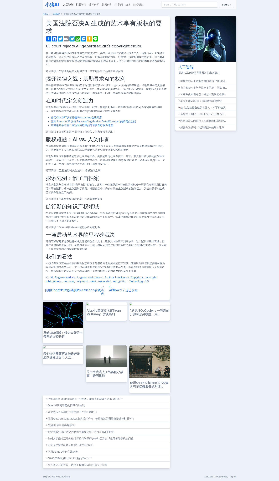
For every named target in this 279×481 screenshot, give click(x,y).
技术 (128, 4)
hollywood (82, 281)
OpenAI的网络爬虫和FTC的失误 (66, 405)
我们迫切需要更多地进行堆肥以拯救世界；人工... (61, 356)
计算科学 (94, 4)
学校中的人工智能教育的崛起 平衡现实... (203, 81)
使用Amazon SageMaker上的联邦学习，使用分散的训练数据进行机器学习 (91, 418)
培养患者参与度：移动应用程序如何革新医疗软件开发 (82, 125)
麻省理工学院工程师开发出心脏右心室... (203, 114)
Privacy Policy (221, 476)
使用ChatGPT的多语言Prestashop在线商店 (76, 117)
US (147, 281)
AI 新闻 (119, 4)
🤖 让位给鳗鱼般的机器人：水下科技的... (203, 107)
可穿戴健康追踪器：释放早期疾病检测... (203, 94)
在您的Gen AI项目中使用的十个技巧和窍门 (72, 412)
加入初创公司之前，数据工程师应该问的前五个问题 (77, 465)
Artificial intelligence (117, 277)
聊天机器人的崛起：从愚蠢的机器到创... (203, 120)
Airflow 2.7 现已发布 (123, 290)
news (93, 281)
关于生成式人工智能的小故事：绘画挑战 (105, 374)
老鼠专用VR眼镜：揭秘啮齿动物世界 (201, 101)
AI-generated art (65, 277)
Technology (136, 281)
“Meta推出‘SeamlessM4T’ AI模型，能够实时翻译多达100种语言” (85, 398)
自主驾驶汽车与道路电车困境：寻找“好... (203, 87)
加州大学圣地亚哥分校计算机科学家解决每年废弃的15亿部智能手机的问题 (90, 438)
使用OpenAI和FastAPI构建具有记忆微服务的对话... (149, 385)
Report (233, 476)
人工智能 (68, 4)
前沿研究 (138, 4)
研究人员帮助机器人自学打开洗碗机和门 (71, 445)
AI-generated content (90, 277)
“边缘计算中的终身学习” (62, 425)
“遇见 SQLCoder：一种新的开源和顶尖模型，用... (149, 312)
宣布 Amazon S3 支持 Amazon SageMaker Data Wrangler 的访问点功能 (93, 121)
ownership (104, 281)
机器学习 (81, 4)
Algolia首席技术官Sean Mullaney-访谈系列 (104, 312)
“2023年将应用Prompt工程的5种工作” (70, 458)
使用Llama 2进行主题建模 (63, 451)
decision (69, 281)
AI (51, 277)
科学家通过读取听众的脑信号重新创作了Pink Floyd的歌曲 (81, 432)
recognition (120, 281)
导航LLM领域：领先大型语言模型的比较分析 (63, 335)
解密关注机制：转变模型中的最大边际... (203, 127)
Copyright (137, 277)
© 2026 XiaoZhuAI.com (58, 476)
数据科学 (107, 4)
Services (209, 476)
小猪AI (52, 4)
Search (226, 4)
